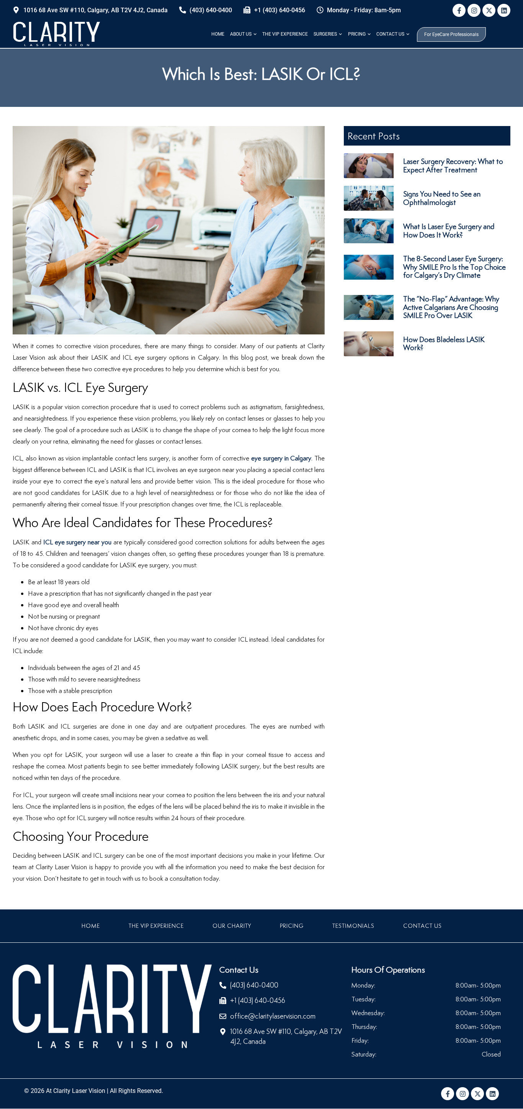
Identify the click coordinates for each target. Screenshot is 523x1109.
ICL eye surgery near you (77, 542)
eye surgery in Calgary (281, 458)
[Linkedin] (503, 10)
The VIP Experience (285, 34)
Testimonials (353, 925)
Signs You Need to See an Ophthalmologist (442, 198)
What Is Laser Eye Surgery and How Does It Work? (448, 230)
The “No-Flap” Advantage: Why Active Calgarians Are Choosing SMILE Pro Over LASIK (451, 307)
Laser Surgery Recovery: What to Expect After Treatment (453, 165)
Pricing (357, 34)
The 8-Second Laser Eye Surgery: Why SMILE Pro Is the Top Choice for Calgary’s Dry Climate (454, 267)
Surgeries (325, 34)
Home (217, 34)
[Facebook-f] (459, 10)
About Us (241, 34)
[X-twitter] (488, 10)
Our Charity (231, 925)
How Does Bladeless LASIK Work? (444, 343)
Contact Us (390, 34)
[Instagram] (474, 10)
